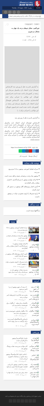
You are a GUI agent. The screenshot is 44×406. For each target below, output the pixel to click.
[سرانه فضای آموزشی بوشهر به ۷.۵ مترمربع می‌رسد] (22, 230)
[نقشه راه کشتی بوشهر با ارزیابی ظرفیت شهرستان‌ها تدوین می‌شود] (22, 367)
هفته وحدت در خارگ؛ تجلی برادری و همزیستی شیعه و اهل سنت (24, 17)
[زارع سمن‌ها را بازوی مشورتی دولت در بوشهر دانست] (22, 264)
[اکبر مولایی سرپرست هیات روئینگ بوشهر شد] (22, 349)
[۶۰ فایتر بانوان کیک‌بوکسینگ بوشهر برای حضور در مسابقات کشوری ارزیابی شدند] (22, 358)
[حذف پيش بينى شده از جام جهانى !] (22, 374)
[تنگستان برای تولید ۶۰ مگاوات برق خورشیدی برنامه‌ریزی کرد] (22, 305)
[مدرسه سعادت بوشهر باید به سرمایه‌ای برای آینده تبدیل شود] (22, 272)
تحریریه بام (23, 156)
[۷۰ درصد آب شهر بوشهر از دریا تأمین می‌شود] (22, 289)
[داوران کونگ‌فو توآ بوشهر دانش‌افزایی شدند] (22, 340)
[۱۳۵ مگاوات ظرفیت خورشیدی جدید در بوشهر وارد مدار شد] (22, 313)
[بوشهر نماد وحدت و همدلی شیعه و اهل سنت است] (22, 238)
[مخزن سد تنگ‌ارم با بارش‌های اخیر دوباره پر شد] (22, 297)
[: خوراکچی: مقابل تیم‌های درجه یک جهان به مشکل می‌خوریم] (6, 43)
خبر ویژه (28, 24)
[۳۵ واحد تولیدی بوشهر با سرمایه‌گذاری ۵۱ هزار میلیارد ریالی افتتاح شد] (22, 247)
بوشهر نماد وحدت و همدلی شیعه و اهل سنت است (21, 176)
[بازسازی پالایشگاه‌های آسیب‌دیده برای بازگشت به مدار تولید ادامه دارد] (22, 322)
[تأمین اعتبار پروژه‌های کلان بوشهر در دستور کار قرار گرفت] (22, 256)
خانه (36, 24)
